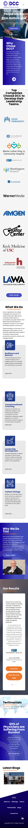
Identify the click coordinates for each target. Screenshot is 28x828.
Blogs (19, 807)
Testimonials (11, 807)
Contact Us (14, 813)
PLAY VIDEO (10, 555)
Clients (22, 802)
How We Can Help (14, 676)
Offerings (15, 802)
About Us (7, 802)
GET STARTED (14, 753)
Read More (14, 779)
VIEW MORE (14, 295)
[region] (14, 24)
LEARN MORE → (9, 373)
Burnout (14, 669)
